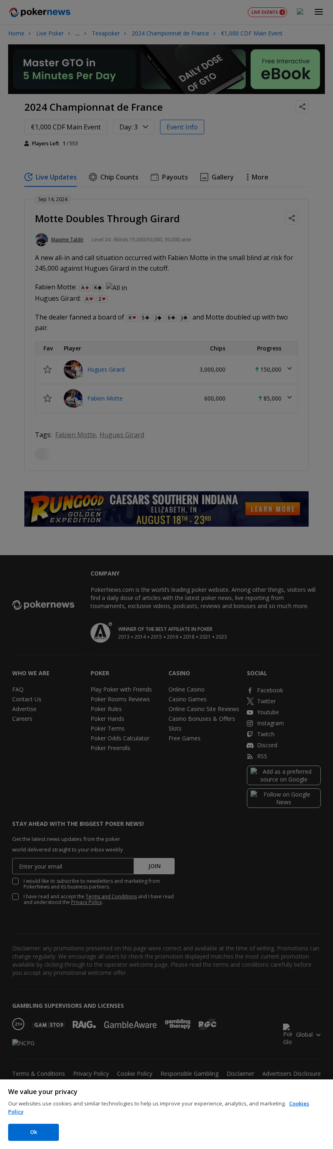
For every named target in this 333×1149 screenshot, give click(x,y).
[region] (166, 1114)
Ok (33, 1132)
